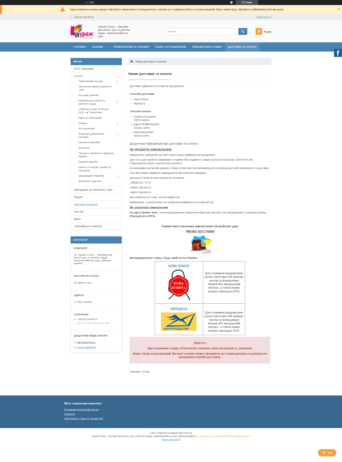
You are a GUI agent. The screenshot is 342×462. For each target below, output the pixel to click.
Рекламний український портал (81, 409)
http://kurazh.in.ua (86, 342)
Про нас (79, 211)
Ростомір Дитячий (89, 95)
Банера (83, 123)
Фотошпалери (86, 128)
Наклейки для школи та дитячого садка (92, 102)
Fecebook (69, 414)
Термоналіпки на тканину (131, 47)
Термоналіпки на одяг (91, 81)
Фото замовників (84, 68)
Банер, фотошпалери (171, 47)
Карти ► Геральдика (90, 117)
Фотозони (84, 148)
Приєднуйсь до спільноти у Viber (93, 189)
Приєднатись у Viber (207, 47)
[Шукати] (242, 31)
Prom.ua (188, 433)
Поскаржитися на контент (209, 436)
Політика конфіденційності (237, 436)
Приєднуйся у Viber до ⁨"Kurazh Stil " (84, 418)
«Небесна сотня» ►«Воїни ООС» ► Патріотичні (93, 111)
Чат (330, 452)
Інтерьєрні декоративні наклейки (91, 135)
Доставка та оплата (242, 47)
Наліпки (97, 47)
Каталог (78, 76)
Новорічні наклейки (89, 142)
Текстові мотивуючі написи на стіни (95, 88)
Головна (80, 47)
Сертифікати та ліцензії (88, 226)
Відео (77, 218)
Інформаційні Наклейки (91, 175)
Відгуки (78, 197)
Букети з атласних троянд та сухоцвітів (95, 169)
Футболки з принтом (90, 181)
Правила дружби (88, 161)
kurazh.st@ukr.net (86, 347)
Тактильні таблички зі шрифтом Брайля (96, 155)
